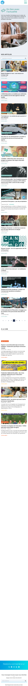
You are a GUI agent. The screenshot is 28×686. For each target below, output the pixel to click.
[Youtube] (19, 667)
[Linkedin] (16, 667)
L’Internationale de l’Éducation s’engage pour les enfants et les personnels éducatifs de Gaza (14, 311)
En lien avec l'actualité (7, 69)
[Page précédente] (6, 320)
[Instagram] (14, 667)
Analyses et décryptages (7, 369)
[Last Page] (25, 320)
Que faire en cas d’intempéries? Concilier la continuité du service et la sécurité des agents (13, 138)
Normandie (11, 204)
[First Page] (3, 320)
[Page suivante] (22, 320)
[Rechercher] (25, 681)
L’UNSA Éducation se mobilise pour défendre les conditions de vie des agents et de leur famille (13, 95)
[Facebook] (11, 667)
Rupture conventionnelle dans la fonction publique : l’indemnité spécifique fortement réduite (13, 346)
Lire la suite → (4, 78)
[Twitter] (9, 667)
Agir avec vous (5, 341)
